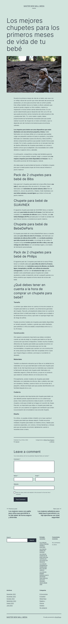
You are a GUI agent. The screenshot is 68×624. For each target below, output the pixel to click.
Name (16, 475)
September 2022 (11, 601)
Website (16, 484)
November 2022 (11, 596)
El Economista (44, 594)
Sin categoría (43, 608)
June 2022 (10, 605)
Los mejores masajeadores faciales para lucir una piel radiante (43, 567)
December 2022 (11, 594)
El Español (42, 596)
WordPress (58, 617)
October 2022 (11, 599)
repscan (17, 441)
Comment (17, 459)
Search (9, 537)
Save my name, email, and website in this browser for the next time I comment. (33, 493)
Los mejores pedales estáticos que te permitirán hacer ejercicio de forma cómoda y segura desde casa (44, 578)
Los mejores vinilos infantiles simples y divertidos (44, 545)
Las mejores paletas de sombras (43, 550)
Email (37, 475)
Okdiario (42, 605)
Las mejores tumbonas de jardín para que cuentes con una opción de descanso (44, 558)
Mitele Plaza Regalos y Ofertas (43, 601)
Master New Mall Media (34, 6)
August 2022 (10, 603)
